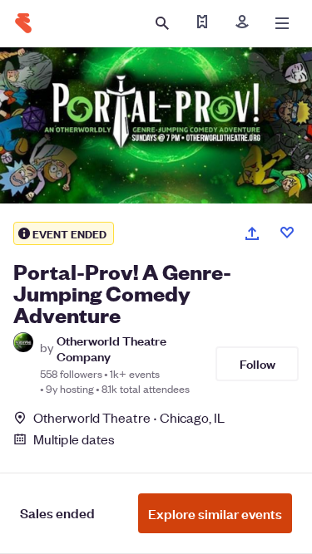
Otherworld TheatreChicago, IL (129, 417)
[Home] (23, 23)
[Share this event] (252, 233)
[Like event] (287, 232)
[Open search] (162, 23)
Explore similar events (215, 513)
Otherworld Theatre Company (111, 348)
